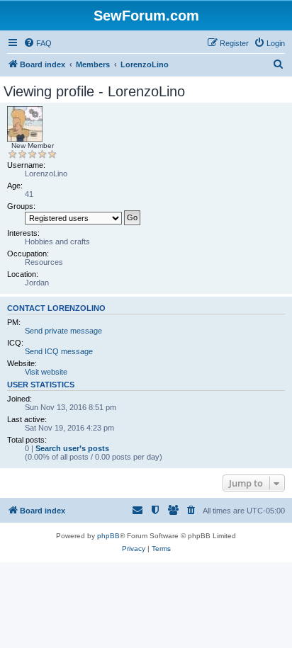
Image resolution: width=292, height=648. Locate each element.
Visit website (46, 372)
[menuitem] (37, 43)
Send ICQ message (59, 351)
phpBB (108, 536)
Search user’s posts (72, 448)
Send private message (63, 330)
